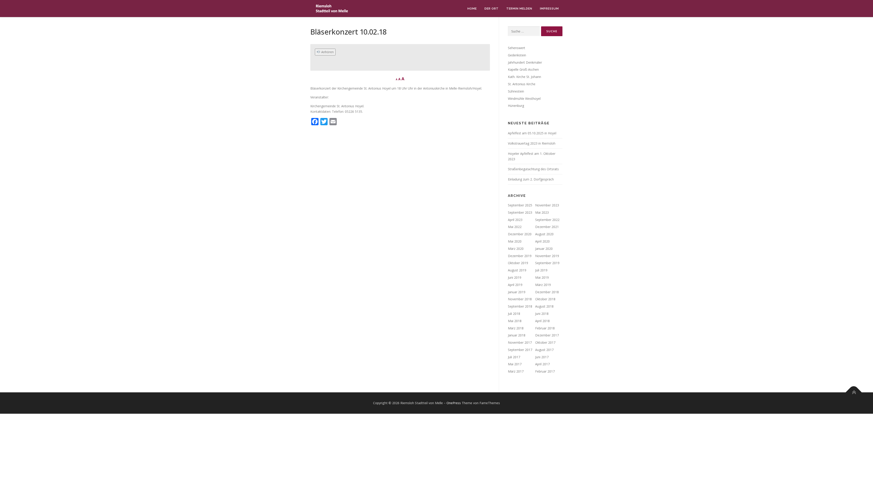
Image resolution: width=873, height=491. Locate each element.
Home (472, 8)
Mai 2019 (542, 277)
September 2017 (520, 350)
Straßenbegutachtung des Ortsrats (533, 169)
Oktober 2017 (545, 342)
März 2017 (516, 371)
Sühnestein (516, 91)
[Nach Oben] (854, 392)
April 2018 (542, 321)
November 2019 (547, 256)
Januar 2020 (544, 248)
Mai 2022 (515, 227)
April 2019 (515, 285)
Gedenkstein (517, 55)
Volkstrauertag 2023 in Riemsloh (531, 143)
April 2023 (515, 220)
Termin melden (519, 8)
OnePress (454, 403)
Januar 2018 (516, 335)
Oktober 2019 (518, 263)
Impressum (549, 8)
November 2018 (520, 299)
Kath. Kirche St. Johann (524, 77)
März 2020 (516, 248)
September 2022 (547, 220)
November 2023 (547, 205)
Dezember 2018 (547, 292)
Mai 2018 (515, 321)
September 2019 (547, 263)
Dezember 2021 (547, 227)
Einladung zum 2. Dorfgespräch (531, 179)
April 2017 (542, 364)
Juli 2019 (541, 270)
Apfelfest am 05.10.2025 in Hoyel (532, 133)
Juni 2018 (542, 313)
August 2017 (544, 350)
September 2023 (520, 212)
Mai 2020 (515, 241)
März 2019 (543, 285)
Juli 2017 (514, 357)
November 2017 (520, 342)
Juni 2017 (542, 357)
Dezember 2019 (520, 256)
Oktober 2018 (545, 299)
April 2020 (542, 241)
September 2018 (520, 306)
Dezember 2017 (547, 335)
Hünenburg (516, 105)
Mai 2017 (515, 364)
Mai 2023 (542, 212)
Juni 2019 (514, 277)
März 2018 (516, 328)
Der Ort (491, 8)
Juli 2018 (514, 313)
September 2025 (520, 205)
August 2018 (544, 306)
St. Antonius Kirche (521, 84)
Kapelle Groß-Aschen (523, 69)
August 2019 (517, 270)
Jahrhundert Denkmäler (525, 62)
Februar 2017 (545, 371)
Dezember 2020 (520, 234)
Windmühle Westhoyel (524, 98)
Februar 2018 (545, 328)
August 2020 (544, 234)
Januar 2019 (516, 292)
